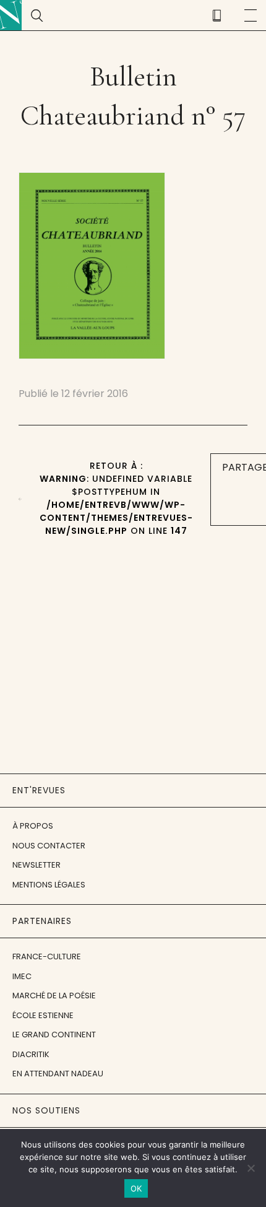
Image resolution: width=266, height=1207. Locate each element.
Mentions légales (48, 885)
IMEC (22, 976)
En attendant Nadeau (57, 1073)
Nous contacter (48, 846)
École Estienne (43, 1015)
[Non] (250, 1168)
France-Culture (46, 956)
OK (136, 1188)
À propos (32, 826)
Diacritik (30, 1054)
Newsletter (36, 865)
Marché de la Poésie (54, 995)
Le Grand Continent (54, 1034)
